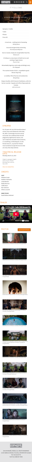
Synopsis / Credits (8, 29)
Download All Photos (24, 229)
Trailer (4, 32)
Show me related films (8, 167)
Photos (5, 34)
